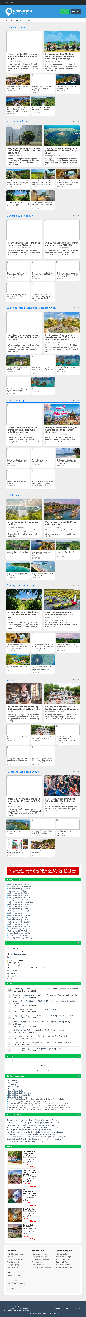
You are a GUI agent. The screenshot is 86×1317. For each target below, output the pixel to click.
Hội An (9, 1136)
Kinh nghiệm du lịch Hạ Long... (20, 924)
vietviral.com (22, 1141)
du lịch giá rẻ (12, 1129)
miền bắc (11, 1125)
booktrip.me (12, 1141)
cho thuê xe (46, 1132)
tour (36, 1141)
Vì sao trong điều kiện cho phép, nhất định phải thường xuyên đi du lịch (41, 989)
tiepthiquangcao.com (47, 1134)
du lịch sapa (43, 1141)
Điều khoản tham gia (15, 1259)
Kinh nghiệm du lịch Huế (17, 906)
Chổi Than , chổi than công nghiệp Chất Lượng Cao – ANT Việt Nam (39, 995)
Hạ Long (27, 1134)
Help (56, 1308)
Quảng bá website (14, 1286)
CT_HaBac (53, 1009)
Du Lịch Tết (56, 1127)
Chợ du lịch (12, 494)
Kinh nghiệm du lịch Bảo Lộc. (19, 922)
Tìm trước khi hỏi (38, 1264)
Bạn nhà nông (12, 1288)
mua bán (19, 1122)
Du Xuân (32, 1139)
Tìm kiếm (10, 1056)
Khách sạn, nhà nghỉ (63, 1257)
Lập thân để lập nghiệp (16, 1283)
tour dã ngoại (57, 1132)
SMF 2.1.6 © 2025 (10, 1308)
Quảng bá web (14, 1083)
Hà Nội (10, 1132)
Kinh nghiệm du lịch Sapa (18, 1097)
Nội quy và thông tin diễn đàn (22, 771)
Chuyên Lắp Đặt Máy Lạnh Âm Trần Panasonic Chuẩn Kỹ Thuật (37, 1015)
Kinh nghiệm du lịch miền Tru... (20, 889)
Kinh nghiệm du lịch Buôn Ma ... (20, 897)
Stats (9, 943)
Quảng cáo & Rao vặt (64, 1267)
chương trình (40, 1122)
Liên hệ (10, 1257)
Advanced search (43, 1071)
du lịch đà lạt (12, 1134)
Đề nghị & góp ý (13, 1264)
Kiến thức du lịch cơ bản (19, 215)
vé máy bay (50, 1125)
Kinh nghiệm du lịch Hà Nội (18, 895)
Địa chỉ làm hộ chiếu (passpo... (20, 935)
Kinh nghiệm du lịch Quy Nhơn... (20, 915)
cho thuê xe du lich (54, 1122)
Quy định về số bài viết (40, 1259)
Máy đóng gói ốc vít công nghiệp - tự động (29, 1009)
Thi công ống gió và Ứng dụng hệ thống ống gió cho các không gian (39, 1036)
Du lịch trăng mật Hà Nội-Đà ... (20, 929)
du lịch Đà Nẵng (31, 1129)
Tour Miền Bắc (18, 1136)
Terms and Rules (67, 1308)
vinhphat (18, 1003)
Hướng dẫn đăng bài (39, 1254)
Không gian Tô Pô (13, 1275)
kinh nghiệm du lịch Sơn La (18, 917)
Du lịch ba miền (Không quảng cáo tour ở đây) (31, 307)
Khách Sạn (33, 1120)
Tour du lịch (13, 1085)
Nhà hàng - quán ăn (63, 1264)
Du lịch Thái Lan (38, 1125)
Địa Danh (47, 1129)
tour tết (39, 1139)
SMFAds (7, 1310)
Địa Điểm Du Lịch (35, 1132)
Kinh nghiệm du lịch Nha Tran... (20, 913)
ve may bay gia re (20, 1132)
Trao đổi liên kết (13, 1262)
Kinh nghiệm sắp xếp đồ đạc (19, 1095)
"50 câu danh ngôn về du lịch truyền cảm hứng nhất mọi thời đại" (40, 1109)
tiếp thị (53, 1120)
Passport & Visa (62, 1262)
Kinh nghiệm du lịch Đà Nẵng (19, 1093)
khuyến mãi (12, 1127)
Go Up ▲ (79, 1308)
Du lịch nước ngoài (16, 400)
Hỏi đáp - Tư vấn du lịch (19, 121)
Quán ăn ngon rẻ (15, 1089)
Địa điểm (34, 1134)
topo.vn (31, 1141)
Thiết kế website (13, 1267)
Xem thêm (76, 27)
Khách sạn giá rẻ (14, 1087)
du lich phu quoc (45, 1136)
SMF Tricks (15, 1306)
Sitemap (26, 1310)
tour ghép (28, 1122)
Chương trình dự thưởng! (20, 585)
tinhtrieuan (69, 1015)
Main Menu (10, 3)
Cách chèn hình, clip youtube (42, 1267)
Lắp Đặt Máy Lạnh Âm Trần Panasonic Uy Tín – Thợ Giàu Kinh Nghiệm (40, 1022)
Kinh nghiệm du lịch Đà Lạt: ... (19, 884)
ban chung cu (32, 1127)
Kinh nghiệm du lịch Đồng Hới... (20, 908)
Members (14, 948)
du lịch (13, 1119)
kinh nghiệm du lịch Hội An (18, 900)
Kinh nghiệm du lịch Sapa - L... (19, 904)
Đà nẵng (21, 1129)
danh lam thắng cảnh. (20, 1139)
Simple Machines (23, 1308)
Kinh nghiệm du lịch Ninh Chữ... (20, 902)
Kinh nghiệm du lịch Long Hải (19, 911)
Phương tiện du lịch (63, 1259)
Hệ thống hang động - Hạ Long (20, 937)
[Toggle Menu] (79, 2)
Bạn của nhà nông (14, 1280)
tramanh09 (72, 995)
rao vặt (10, 1122)
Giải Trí (10, 679)
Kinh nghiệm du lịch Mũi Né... (19, 920)
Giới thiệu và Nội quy (15, 1254)
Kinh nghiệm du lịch (16, 1091)
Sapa (9, 1139)
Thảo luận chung (15, 26)
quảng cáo (44, 1120)
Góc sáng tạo (12, 1278)
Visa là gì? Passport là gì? (17, 891)
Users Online (15, 970)
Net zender (12, 1080)
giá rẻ (24, 1120)
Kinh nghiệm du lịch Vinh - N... (19, 926)
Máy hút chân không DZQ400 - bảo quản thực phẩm (33, 1048)
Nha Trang (20, 1125)
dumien (75, 989)
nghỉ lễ (40, 1129)
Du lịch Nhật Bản (31, 1136)
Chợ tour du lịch (62, 1254)
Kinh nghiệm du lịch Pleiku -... (19, 893)
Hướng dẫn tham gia (39, 1257)
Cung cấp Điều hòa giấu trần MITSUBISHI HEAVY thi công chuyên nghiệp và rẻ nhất (45, 1001)
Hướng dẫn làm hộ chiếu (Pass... (20, 933)
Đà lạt (27, 1125)
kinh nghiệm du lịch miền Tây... (20, 886)
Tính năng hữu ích (38, 1262)
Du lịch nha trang (44, 1127)
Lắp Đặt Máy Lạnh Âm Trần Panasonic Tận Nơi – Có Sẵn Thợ (36, 1042)
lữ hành (21, 1134)
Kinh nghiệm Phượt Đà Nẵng (19, 931)
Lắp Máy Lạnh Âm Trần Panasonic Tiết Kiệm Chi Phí (33, 1030)
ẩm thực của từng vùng (52, 1139)
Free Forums (17, 1310)
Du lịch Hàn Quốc (59, 1136)
